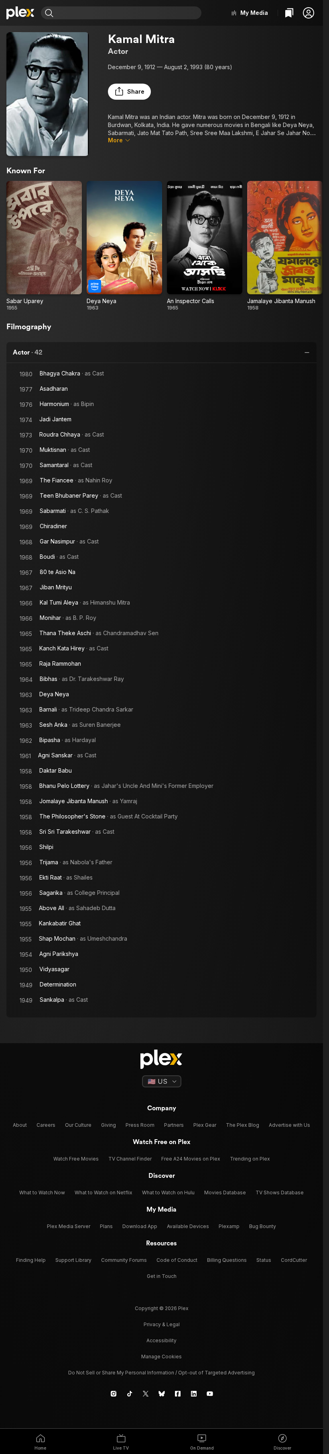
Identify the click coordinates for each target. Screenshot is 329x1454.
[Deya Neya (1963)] (124, 246)
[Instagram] (114, 1394)
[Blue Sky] (162, 1394)
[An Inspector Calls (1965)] (204, 246)
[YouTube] (210, 1394)
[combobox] (128, 12)
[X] (146, 1394)
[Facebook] (178, 1394)
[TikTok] (130, 1394)
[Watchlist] (289, 13)
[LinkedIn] (194, 1394)
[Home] (20, 13)
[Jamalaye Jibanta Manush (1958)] (285, 246)
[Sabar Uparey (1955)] (44, 246)
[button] (309, 13)
